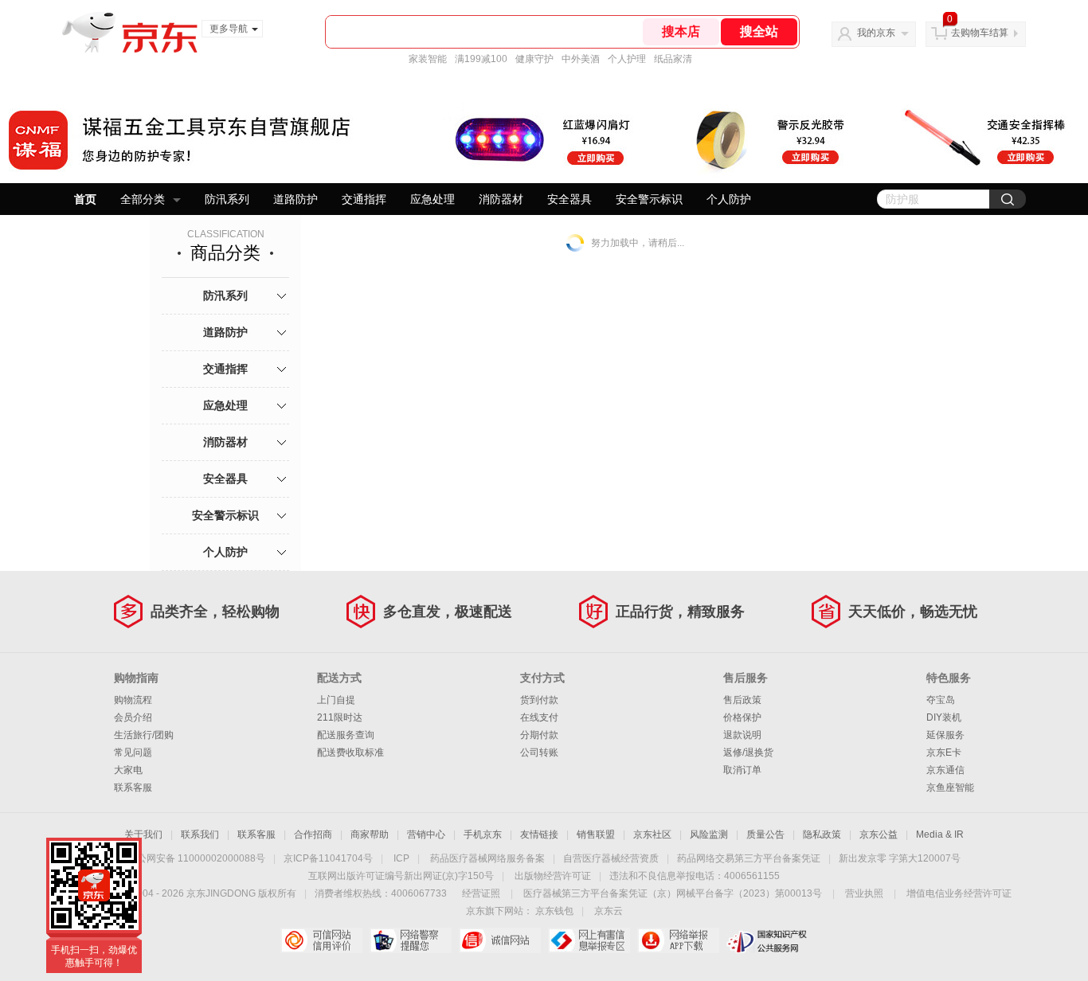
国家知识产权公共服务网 (767, 940)
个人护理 (627, 58)
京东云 (608, 911)
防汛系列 (227, 199)
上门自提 (336, 699)
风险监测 (709, 834)
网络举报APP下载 (678, 940)
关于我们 (143, 834)
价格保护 (742, 717)
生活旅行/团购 (144, 735)
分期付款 (539, 735)
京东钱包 (554, 911)
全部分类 (142, 199)
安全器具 (569, 199)
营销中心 (426, 834)
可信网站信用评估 (321, 940)
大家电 (128, 770)
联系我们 (200, 834)
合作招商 (313, 834)
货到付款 (539, 699)
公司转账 (539, 752)
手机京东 (483, 834)
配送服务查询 (345, 735)
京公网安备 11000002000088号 (196, 858)
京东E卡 (943, 752)
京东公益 (878, 834)
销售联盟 (596, 834)
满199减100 (481, 58)
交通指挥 (364, 199)
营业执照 (864, 893)
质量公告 (765, 834)
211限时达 (339, 717)
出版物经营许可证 (553, 875)
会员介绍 (133, 717)
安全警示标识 (649, 199)
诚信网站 (500, 940)
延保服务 (945, 735)
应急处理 (432, 199)
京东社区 (652, 834)
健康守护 (534, 58)
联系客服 (133, 787)
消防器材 (501, 199)
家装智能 (428, 58)
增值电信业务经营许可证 (959, 893)
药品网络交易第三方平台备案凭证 (748, 858)
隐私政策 (822, 834)
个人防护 (728, 199)
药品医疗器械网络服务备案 (487, 858)
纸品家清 (673, 58)
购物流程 (133, 699)
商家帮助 (369, 834)
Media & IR (940, 834)
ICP (401, 858)
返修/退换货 (748, 752)
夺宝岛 (940, 699)
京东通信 (945, 770)
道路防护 (295, 199)
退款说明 (742, 735)
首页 (85, 199)
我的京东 (876, 32)
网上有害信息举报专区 (589, 940)
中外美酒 (581, 58)
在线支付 (539, 717)
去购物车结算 (979, 32)
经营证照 (481, 893)
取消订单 (742, 770)
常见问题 (133, 752)
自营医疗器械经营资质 (611, 858)
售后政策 (742, 699)
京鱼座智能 (950, 787)
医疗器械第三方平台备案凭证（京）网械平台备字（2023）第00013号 (672, 893)
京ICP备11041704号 (328, 858)
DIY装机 (943, 717)
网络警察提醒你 (411, 940)
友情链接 (539, 834)
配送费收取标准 (350, 752)
